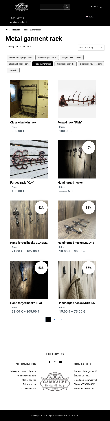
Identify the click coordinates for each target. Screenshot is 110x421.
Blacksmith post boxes (47, 57)
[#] (49, 362)
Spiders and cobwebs (65, 64)
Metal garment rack (42, 64)
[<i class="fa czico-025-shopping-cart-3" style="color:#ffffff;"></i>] (101, 6)
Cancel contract (28, 388)
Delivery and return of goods (23, 371)
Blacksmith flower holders (91, 64)
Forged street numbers (71, 57)
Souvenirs (13, 70)
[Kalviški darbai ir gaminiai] (21, 6)
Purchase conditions (26, 375)
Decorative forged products (20, 57)
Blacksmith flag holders (19, 64)
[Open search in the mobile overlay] (55, 7)
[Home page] (7, 30)
